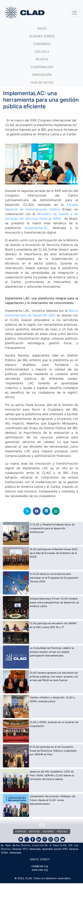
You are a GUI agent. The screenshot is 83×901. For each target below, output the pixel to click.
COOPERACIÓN (42, 67)
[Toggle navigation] (74, 13)
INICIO (42, 28)
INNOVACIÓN (42, 75)
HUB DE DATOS (41, 82)
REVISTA (42, 59)
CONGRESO (42, 44)
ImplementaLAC (36, 228)
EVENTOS (20, 831)
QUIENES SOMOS (42, 36)
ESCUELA (42, 51)
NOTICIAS (34, 831)
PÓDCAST (62, 831)
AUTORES (48, 831)
